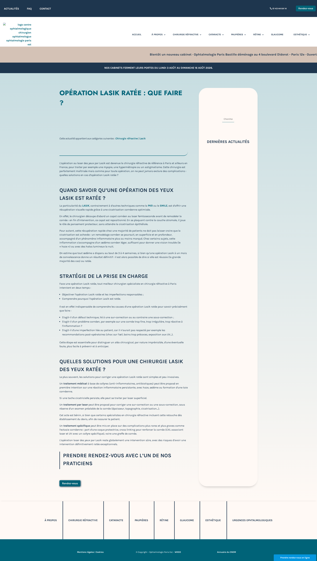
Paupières (237, 34)
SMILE (163, 205)
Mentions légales (85, 552)
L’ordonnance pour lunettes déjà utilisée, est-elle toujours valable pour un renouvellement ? (227, 348)
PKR (150, 205)
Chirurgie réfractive (185, 34)
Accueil (136, 34)
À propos (157, 34)
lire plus (213, 192)
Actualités (11, 8)
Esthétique (300, 34)
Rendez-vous (305, 8)
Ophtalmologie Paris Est (79, 117)
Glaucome (277, 34)
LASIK (85, 205)
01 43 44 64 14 (279, 8)
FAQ (29, 8)
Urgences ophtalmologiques (252, 520)
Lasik (142, 138)
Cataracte (215, 34)
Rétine (257, 34)
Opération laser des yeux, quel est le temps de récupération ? (226, 259)
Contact (45, 8)
